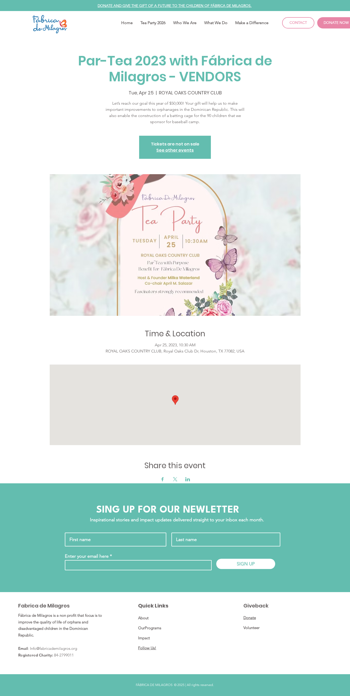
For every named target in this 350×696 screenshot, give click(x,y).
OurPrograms (149, 627)
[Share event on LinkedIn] (187, 479)
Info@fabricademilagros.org (53, 648)
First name (75, 528)
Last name (181, 528)
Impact (144, 637)
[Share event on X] (175, 479)
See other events (175, 150)
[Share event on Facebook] (162, 479)
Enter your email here (87, 556)
